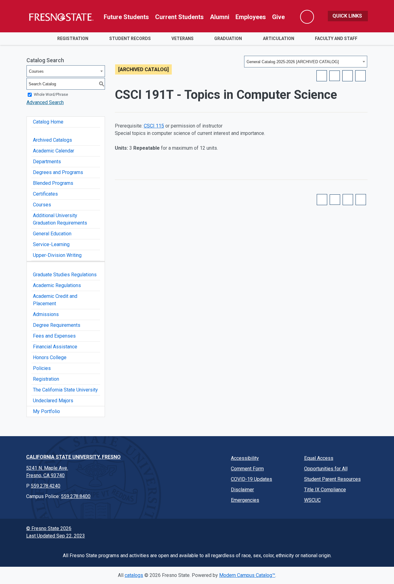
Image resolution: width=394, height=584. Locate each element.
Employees (250, 17)
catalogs (134, 575)
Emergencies (245, 500)
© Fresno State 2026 (48, 528)
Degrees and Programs (58, 172)
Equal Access (318, 458)
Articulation (278, 38)
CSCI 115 (154, 126)
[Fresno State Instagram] (305, 530)
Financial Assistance (55, 347)
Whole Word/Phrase (51, 94)
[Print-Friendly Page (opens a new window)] (347, 75)
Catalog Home (48, 122)
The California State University (65, 390)
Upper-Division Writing (57, 255)
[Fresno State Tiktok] (333, 530)
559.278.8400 (75, 496)
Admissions (46, 314)
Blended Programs (53, 183)
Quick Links (347, 16)
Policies (42, 368)
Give (278, 17)
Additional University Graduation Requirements (60, 219)
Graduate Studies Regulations (65, 275)
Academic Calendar (53, 151)
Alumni (219, 17)
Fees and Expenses (54, 336)
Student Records (130, 38)
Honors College (49, 357)
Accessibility (245, 458)
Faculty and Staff (336, 38)
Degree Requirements (56, 325)
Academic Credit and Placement (55, 299)
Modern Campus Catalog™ (247, 575)
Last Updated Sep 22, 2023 (55, 536)
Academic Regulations (57, 285)
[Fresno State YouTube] (319, 530)
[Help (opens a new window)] (360, 75)
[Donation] (361, 530)
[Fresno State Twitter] (291, 530)
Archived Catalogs (52, 140)
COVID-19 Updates (251, 479)
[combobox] (305, 61)
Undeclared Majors (53, 401)
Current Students (179, 17)
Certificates (45, 194)
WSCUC (312, 500)
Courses (42, 205)
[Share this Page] (334, 76)
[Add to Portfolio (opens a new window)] (321, 75)
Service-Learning (51, 244)
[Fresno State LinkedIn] (347, 530)
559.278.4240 (45, 486)
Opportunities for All (326, 469)
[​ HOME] (36, 38)
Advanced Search (45, 102)
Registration (72, 38)
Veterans (182, 38)
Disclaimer (242, 490)
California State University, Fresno (73, 457)
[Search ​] (307, 17)
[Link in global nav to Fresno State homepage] (60, 17)
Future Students (126, 17)
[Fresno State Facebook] (276, 530)
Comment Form (247, 469)
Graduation (228, 38)
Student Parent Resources (332, 479)
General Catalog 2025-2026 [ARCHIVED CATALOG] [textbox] (293, 61)
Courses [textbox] (36, 71)
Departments (47, 161)
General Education (52, 234)
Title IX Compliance (325, 490)
